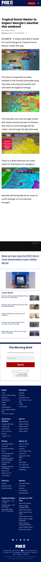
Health (4, 405)
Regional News (8, 498)
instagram (24, 539)
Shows (4, 441)
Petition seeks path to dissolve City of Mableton (13, 314)
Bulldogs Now (6, 456)
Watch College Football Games (24, 506)
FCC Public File (23, 465)
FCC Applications (24, 467)
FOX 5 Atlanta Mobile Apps (8, 410)
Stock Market (23, 490)
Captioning (22, 469)
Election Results (7, 488)
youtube (13, 539)
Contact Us (22, 453)
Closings (21, 393)
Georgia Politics (7, 486)
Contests (22, 449)
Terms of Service (22, 376)
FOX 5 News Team (25, 451)
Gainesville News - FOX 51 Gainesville (7, 510)
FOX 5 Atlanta (5, 30)
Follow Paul (5, 429)
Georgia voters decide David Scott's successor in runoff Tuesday (13, 323)
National (4, 398)
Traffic (21, 404)
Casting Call (5, 426)
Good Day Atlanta (6, 420)
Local (3, 393)
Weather (12, 30)
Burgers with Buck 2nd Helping (7, 467)
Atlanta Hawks (23, 426)
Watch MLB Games (25, 510)
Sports (22, 419)
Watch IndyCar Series (26, 516)
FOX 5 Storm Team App (25, 401)
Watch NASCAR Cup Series (25, 513)
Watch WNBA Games (26, 527)
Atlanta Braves (23, 422)
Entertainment (6, 407)
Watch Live (31, 3)
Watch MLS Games (25, 529)
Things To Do (6, 436)
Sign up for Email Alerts (24, 457)
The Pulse (5, 446)
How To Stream (24, 444)
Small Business (24, 493)
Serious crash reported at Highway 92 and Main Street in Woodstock (15, 296)
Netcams (22, 395)
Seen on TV (22, 446)
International (6, 400)
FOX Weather (23, 406)
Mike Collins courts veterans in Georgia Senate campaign (14, 332)
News (4, 390)
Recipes (4, 433)
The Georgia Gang (7, 453)
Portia (3, 451)
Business (22, 488)
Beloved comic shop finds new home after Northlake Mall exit (15, 305)
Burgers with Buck (7, 424)
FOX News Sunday (7, 414)
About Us (23, 441)
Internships (22, 462)
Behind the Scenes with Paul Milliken (8, 459)
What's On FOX (6, 473)
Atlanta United (23, 429)
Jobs (20, 460)
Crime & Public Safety (9, 395)
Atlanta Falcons (24, 424)
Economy (22, 486)
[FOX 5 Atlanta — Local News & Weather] (7, 3)
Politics (4, 402)
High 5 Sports (23, 431)
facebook (16, 539)
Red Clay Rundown (8, 449)
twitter (20, 539)
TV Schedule (5, 475)
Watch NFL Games (25, 503)
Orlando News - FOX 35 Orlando (8, 506)
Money (22, 480)
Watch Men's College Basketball (25, 519)
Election (5, 480)
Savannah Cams (24, 398)
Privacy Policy (22, 374)
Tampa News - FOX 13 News (8, 502)
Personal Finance (24, 483)
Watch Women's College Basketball (25, 524)
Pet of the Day (6, 431)
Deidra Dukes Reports (6, 463)
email (28, 539)
